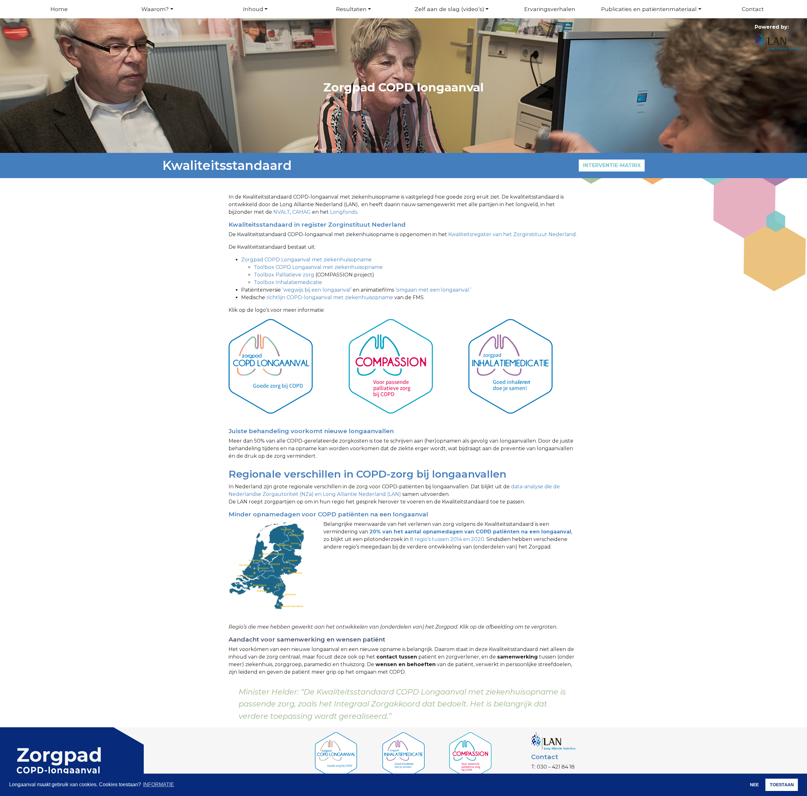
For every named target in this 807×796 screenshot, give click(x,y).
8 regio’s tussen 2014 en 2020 (447, 539)
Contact (753, 9)
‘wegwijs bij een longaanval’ (316, 290)
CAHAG (302, 212)
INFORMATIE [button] (158, 784)
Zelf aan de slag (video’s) (449, 9)
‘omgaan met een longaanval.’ (433, 290)
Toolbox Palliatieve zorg (284, 275)
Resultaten (351, 9)
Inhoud (253, 9)
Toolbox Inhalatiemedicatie (288, 282)
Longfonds (343, 212)
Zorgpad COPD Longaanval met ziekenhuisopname (306, 260)
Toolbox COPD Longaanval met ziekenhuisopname (318, 267)
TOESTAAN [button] (782, 784)
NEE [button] (754, 784)
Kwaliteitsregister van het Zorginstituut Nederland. (512, 234)
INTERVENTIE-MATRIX (612, 165)
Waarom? (155, 9)
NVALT (281, 212)
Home (59, 9)
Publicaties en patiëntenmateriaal (649, 9)
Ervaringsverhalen (549, 9)
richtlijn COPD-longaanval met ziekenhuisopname (329, 297)
